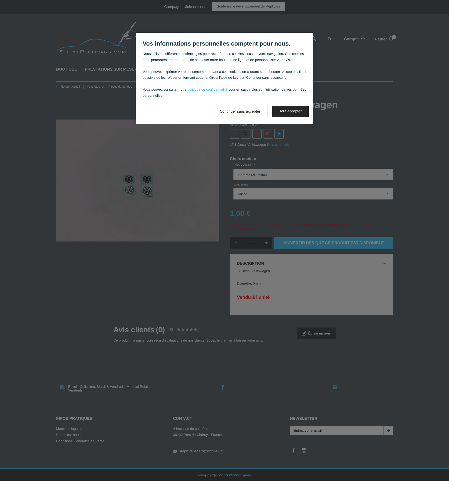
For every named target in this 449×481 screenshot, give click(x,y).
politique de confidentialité (208, 90)
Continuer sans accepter (240, 112)
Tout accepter (290, 111)
